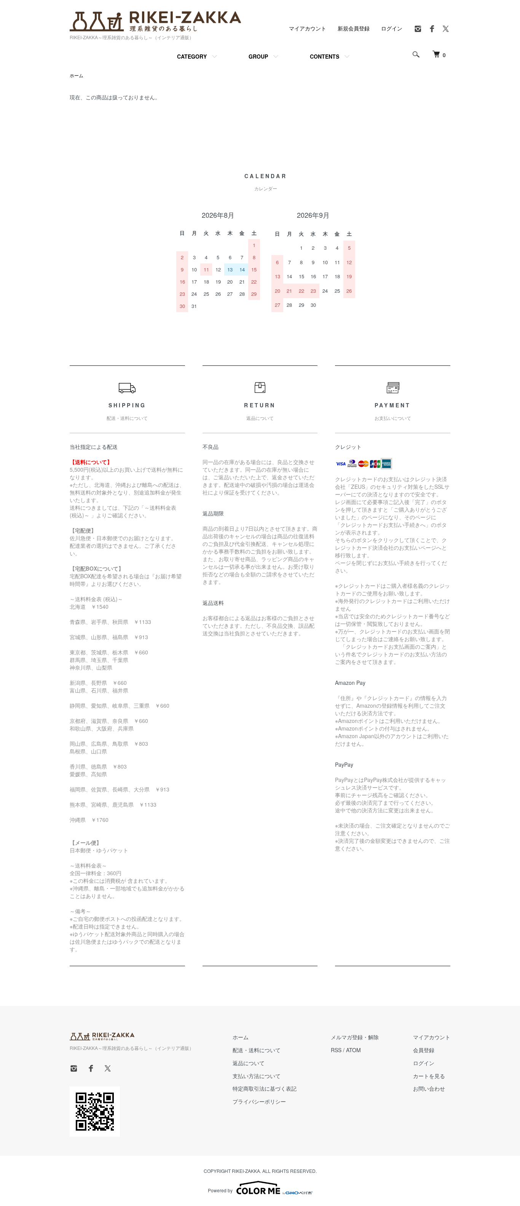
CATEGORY (192, 56)
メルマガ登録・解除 (355, 1037)
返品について (249, 1063)
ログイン (391, 28)
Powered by (220, 1190)
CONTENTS (324, 56)
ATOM (353, 1050)
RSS (336, 1050)
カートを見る (429, 1076)
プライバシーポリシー (259, 1101)
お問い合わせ (429, 1088)
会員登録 (423, 1050)
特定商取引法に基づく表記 (265, 1088)
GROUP (258, 56)
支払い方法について (257, 1076)
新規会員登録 (354, 28)
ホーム (76, 75)
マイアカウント (307, 28)
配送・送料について (257, 1050)
